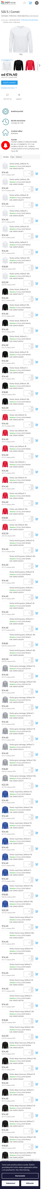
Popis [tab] (12, 157)
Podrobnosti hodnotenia (29, 20)
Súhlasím (30, 1183)
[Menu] (36, 3)
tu (28, 1170)
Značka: (11, 22)
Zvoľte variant (9, 83)
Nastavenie (20, 1176)
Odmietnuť (10, 1183)
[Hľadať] (24, 3)
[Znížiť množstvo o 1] (32, 174)
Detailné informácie (8, 88)
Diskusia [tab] (19, 157)
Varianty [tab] (6, 157)
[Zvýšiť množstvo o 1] (32, 172)
